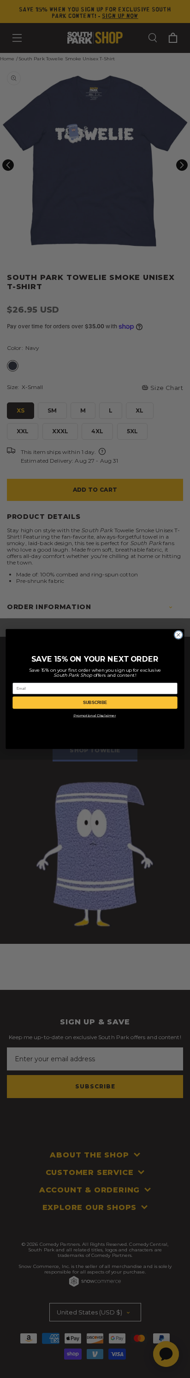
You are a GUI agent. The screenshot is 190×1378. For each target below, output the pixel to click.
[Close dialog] (178, 635)
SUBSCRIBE (95, 702)
